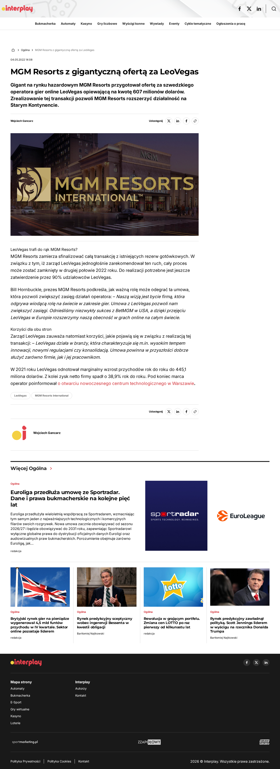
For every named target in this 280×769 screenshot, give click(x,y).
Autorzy (81, 688)
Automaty (17, 688)
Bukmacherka (20, 695)
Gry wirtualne (19, 709)
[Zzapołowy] (149, 742)
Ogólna (25, 50)
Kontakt (80, 695)
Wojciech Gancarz (21, 121)
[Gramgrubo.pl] (264, 742)
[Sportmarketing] (24, 742)
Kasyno (15, 716)
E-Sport (15, 702)
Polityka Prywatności (25, 761)
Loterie (15, 723)
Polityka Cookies (59, 761)
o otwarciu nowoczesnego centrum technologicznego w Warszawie (126, 383)
